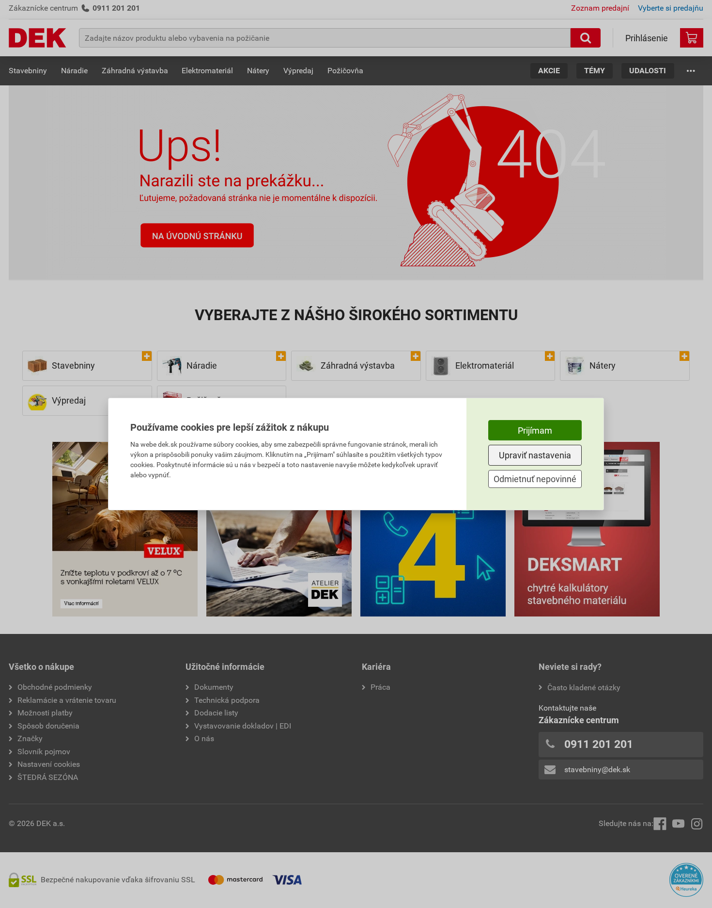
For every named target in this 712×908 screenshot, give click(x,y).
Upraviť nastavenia (535, 455)
